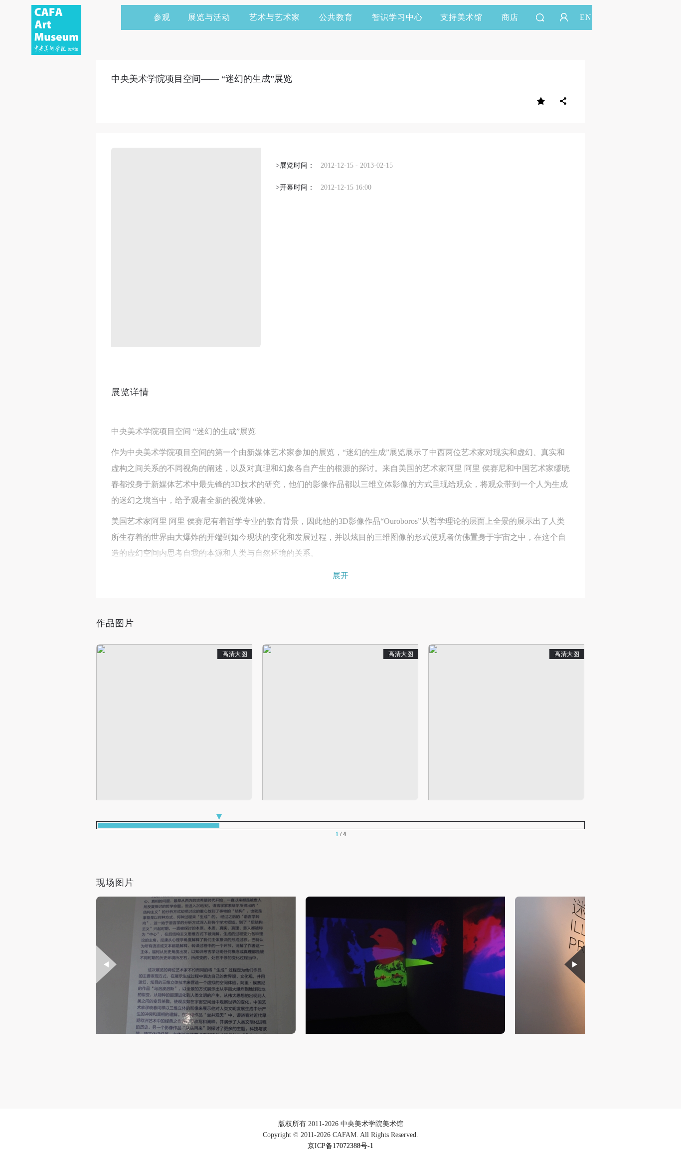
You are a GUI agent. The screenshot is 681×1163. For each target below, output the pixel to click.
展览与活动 (209, 17)
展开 (340, 575)
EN (586, 17)
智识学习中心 (397, 17)
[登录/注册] (564, 17)
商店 (510, 17)
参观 (162, 17)
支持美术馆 (461, 17)
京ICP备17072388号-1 (340, 1146)
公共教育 (336, 17)
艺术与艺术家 (274, 17)
